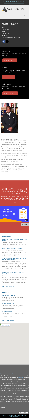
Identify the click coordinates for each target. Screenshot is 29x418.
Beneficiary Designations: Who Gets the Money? (14, 240)
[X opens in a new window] (7, 41)
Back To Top (23, 412)
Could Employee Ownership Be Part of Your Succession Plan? (14, 259)
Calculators (6, 292)
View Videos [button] (8, 77)
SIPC (22, 377)
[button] (22, 16)
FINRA (19, 377)
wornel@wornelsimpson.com (11, 37)
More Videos (14, 202)
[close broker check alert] (27, 1)
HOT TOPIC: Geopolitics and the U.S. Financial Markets (13, 273)
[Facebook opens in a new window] (3, 41)
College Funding (7, 311)
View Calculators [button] (9, 93)
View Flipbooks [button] (9, 60)
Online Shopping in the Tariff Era (12, 248)
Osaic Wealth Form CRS (6, 373)
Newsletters (6, 236)
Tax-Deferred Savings (8, 295)
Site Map (2, 407)
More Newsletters (8, 286)
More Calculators (8, 320)
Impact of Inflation (8, 303)
